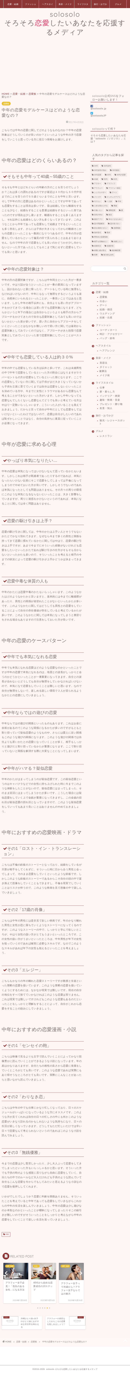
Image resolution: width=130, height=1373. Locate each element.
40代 (109, 175)
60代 (115, 179)
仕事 (102, 387)
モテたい (97, 201)
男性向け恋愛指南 (101, 237)
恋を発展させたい (101, 228)
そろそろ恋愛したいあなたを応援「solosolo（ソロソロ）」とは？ (108, 138)
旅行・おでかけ (100, 5)
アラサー (97, 184)
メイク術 (105, 375)
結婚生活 (97, 246)
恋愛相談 (117, 228)
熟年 (108, 232)
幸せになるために (115, 219)
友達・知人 (106, 408)
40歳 (96, 179)
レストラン (106, 436)
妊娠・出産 (106, 317)
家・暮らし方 (107, 391)
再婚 (115, 206)
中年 (7, 1234)
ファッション (30, 5)
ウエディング (107, 313)
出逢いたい (98, 210)
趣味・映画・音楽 (110, 400)
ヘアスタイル (47, 5)
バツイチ (97, 197)
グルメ (118, 4)
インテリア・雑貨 (110, 396)
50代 (105, 179)
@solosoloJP (98, 115)
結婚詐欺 (110, 246)
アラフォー (98, 188)
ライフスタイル (82, 5)
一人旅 (109, 201)
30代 (96, 166)
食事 (96, 255)
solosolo (65, 23)
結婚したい (118, 241)
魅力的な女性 (108, 255)
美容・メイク (65, 4)
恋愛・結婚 (12, 4)
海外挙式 (97, 232)
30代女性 (107, 166)
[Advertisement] (65, 63)
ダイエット (106, 367)
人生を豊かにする (101, 206)
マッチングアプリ (113, 197)
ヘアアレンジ (107, 350)
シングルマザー (100, 193)
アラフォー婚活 (114, 188)
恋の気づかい (115, 224)
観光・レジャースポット (112, 422)
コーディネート (108, 330)
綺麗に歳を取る (100, 250)
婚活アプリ (98, 219)
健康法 (103, 371)
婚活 (110, 215)
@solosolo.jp (98, 108)
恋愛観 (6, 104)
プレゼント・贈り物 (111, 404)
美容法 (103, 363)
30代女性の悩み (100, 170)
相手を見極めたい (101, 241)
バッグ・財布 (107, 338)
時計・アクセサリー (111, 334)
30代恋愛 (97, 175)
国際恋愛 (112, 210)
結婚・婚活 (106, 309)
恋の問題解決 (99, 224)
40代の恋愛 (121, 175)
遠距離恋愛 (116, 250)
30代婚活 (115, 170)
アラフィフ (111, 184)
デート (114, 193)
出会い (103, 301)
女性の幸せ (98, 215)
